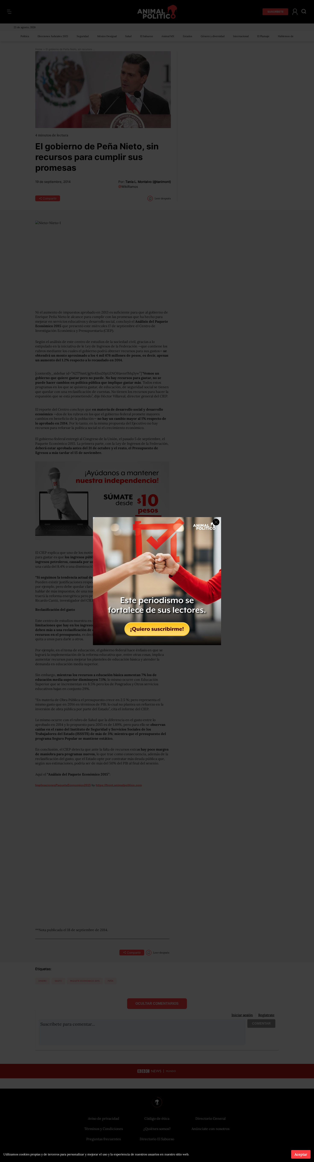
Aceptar (301, 1154)
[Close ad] (216, 522)
